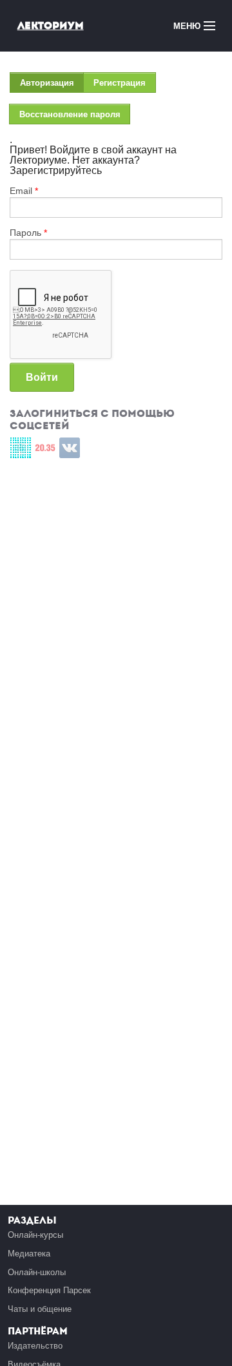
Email (24, 190)
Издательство (35, 1346)
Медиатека (29, 1253)
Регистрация (119, 83)
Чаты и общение (40, 1309)
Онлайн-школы (37, 1272)
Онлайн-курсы (35, 1235)
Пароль (28, 232)
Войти (42, 377)
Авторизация (52, 85)
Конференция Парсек (49, 1290)
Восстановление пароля (70, 114)
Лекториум (50, 25)
